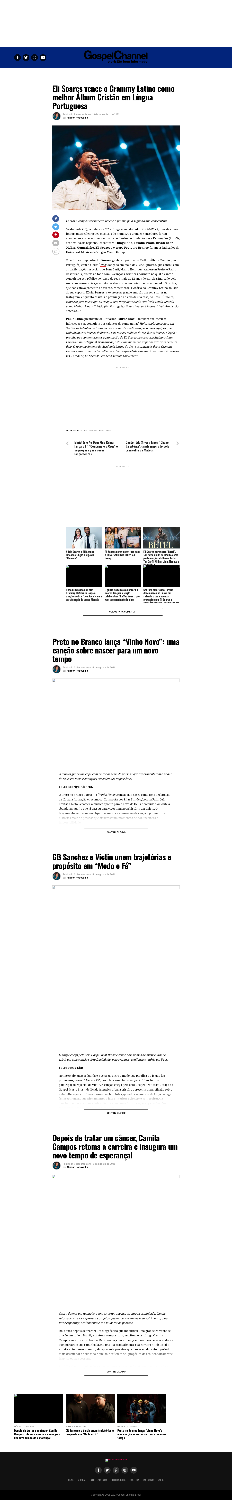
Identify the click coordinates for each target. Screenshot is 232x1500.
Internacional (118, 72)
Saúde (163, 72)
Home (69, 72)
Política (135, 72)
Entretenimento (97, 72)
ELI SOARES (91, 430)
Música (80, 72)
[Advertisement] (116, 23)
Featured (105, 430)
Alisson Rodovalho (77, 117)
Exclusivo (150, 72)
